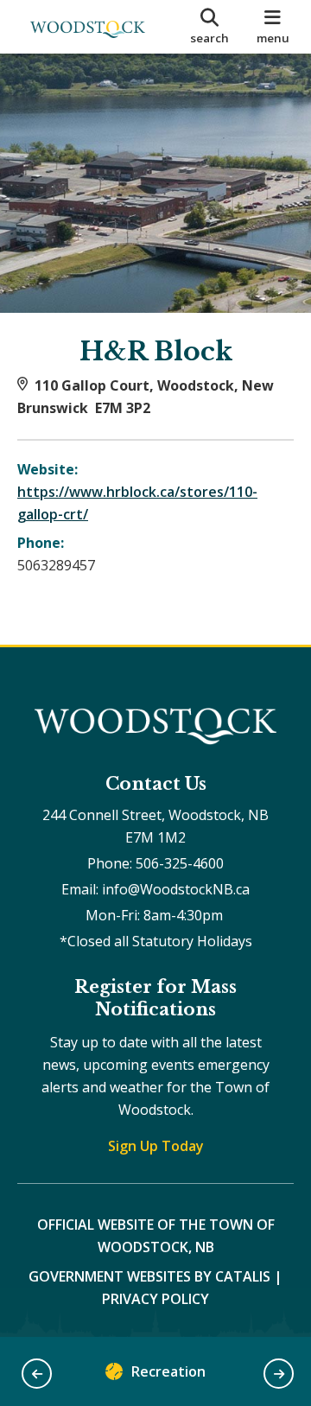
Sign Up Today (156, 1145)
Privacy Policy (155, 1298)
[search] (209, 27)
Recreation (168, 1371)
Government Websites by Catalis (149, 1276)
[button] (37, 1373)
